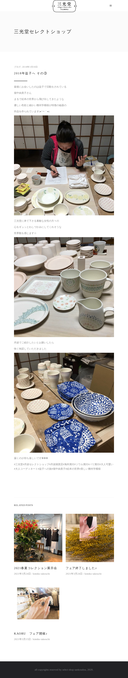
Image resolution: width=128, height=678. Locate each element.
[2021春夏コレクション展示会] (38, 538)
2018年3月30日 (30, 67)
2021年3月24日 (22, 573)
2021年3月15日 (22, 639)
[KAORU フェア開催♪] (38, 603)
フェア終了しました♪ (81, 568)
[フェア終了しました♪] (90, 538)
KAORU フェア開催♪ (30, 633)
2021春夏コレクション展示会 (35, 568)
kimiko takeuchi (41, 573)
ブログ (17, 67)
